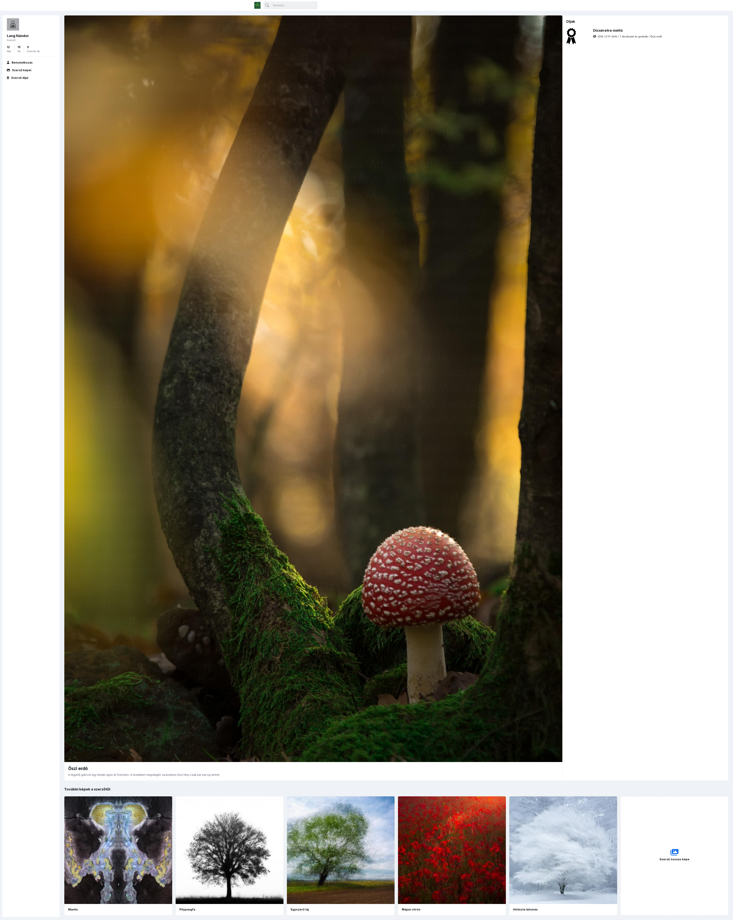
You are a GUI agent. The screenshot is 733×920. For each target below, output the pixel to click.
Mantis (73, 909)
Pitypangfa (187, 909)
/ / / (629, 36)
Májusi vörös (411, 909)
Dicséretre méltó (608, 30)
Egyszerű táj (300, 909)
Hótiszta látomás (525, 909)
